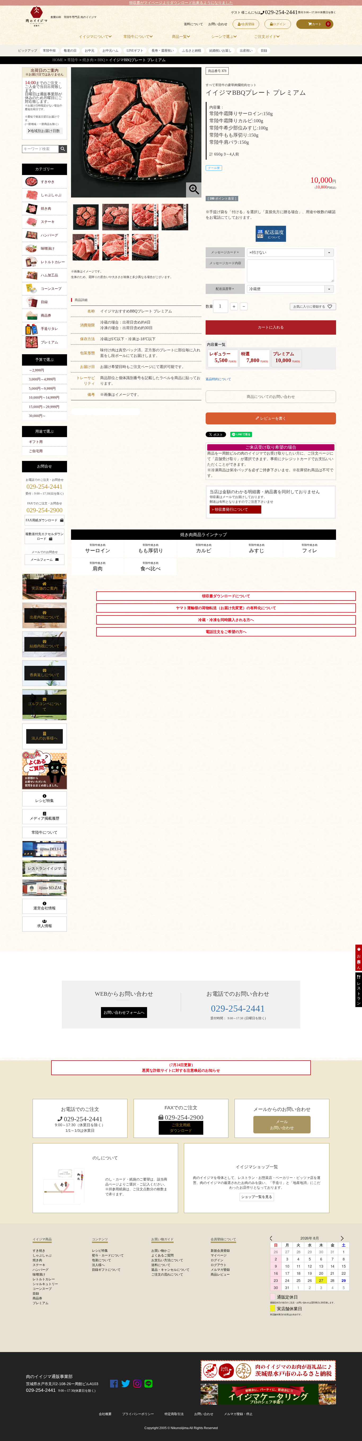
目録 (264, 50)
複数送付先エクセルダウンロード (44, 536)
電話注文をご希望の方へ (226, 632)
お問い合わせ (217, 24)
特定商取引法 (174, 1414)
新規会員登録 (220, 1251)
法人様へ (98, 1265)
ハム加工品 (49, 275)
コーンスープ (51, 289)
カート (316, 24)
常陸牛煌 (49, 50)
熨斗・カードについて (108, 1255)
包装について (101, 1260)
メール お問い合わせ (282, 1124)
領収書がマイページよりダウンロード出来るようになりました (181, 3)
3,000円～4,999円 (42, 379)
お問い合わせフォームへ (124, 1012)
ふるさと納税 (191, 50)
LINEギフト (135, 50)
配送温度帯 (225, 289)
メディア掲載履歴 (44, 818)
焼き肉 (88, 60)
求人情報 (44, 926)
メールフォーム (41, 560)
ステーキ (48, 222)
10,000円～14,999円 (44, 397)
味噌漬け (48, 248)
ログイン (279, 24)
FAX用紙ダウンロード (42, 520)
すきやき (48, 182)
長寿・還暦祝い (163, 50)
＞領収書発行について (229, 509)
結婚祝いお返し (220, 50)
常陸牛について (45, 832)
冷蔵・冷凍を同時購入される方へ (226, 620)
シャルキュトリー (45, 1284)
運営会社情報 (44, 908)
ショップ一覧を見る (256, 1197)
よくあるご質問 (162, 1255)
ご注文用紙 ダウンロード (181, 1128)
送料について (193, 24)
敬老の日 (70, 50)
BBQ (101, 60)
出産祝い (246, 50)
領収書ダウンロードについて (226, 596)
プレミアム (49, 342)
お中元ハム (110, 50)
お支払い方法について (167, 1260)
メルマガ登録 (220, 1270)
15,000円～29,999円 (44, 407)
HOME (57, 60)
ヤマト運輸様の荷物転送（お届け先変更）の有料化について (226, 608)
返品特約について (218, 379)
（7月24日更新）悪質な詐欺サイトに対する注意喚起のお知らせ (181, 1067)
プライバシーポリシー (138, 1414)
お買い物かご (160, 1251)
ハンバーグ (49, 235)
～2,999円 (36, 370)
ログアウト (219, 1265)
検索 (63, 149)
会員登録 (248, 24)
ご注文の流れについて (167, 1274)
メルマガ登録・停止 (238, 1414)
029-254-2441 (281, 12)
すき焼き (39, 1251)
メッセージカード (225, 252)
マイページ (219, 1255)
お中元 (89, 50)
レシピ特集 (44, 801)
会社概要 (105, 1414)
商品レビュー (220, 1274)
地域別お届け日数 (45, 131)
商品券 (46, 315)
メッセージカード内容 (225, 263)
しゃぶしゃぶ (51, 195)
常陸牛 (72, 60)
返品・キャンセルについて (170, 1270)
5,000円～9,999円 (42, 388)
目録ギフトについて (106, 1270)
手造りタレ (49, 329)
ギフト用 (36, 442)
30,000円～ (37, 416)
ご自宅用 (36, 451)
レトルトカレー (53, 262)
